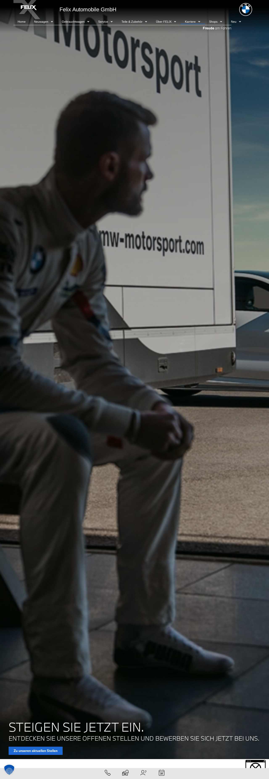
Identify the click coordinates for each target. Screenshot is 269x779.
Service (103, 21)
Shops (213, 21)
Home (22, 21)
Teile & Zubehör (131, 21)
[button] (9, 770)
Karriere (190, 21)
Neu (233, 21)
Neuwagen (41, 21)
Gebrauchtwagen (73, 21)
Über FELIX (163, 21)
